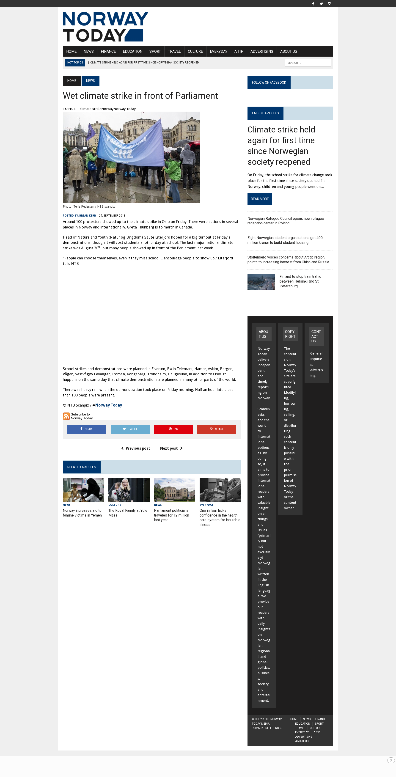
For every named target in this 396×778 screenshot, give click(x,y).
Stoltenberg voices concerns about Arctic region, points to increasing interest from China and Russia (288, 259)
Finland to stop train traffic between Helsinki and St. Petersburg (300, 281)
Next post (169, 448)
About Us (288, 51)
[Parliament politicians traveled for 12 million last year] (174, 498)
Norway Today (108, 405)
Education (132, 51)
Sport (155, 51)
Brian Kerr (87, 215)
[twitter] (321, 3)
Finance (108, 51)
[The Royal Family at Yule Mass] (129, 498)
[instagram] (329, 3)
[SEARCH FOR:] (308, 62)
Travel (174, 51)
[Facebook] (313, 3)
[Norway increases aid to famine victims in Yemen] (83, 498)
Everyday (218, 51)
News (89, 51)
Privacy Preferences (267, 728)
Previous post (138, 448)
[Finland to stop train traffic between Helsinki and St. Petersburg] (261, 287)
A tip (238, 51)
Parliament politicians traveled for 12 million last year (171, 515)
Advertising (261, 51)
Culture (195, 51)
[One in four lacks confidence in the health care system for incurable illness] (220, 498)
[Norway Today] (105, 27)
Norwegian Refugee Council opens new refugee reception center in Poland (286, 220)
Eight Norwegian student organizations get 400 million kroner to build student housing (285, 240)
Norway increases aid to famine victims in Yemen (82, 512)
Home (71, 51)
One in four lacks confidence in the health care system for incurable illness (220, 517)
